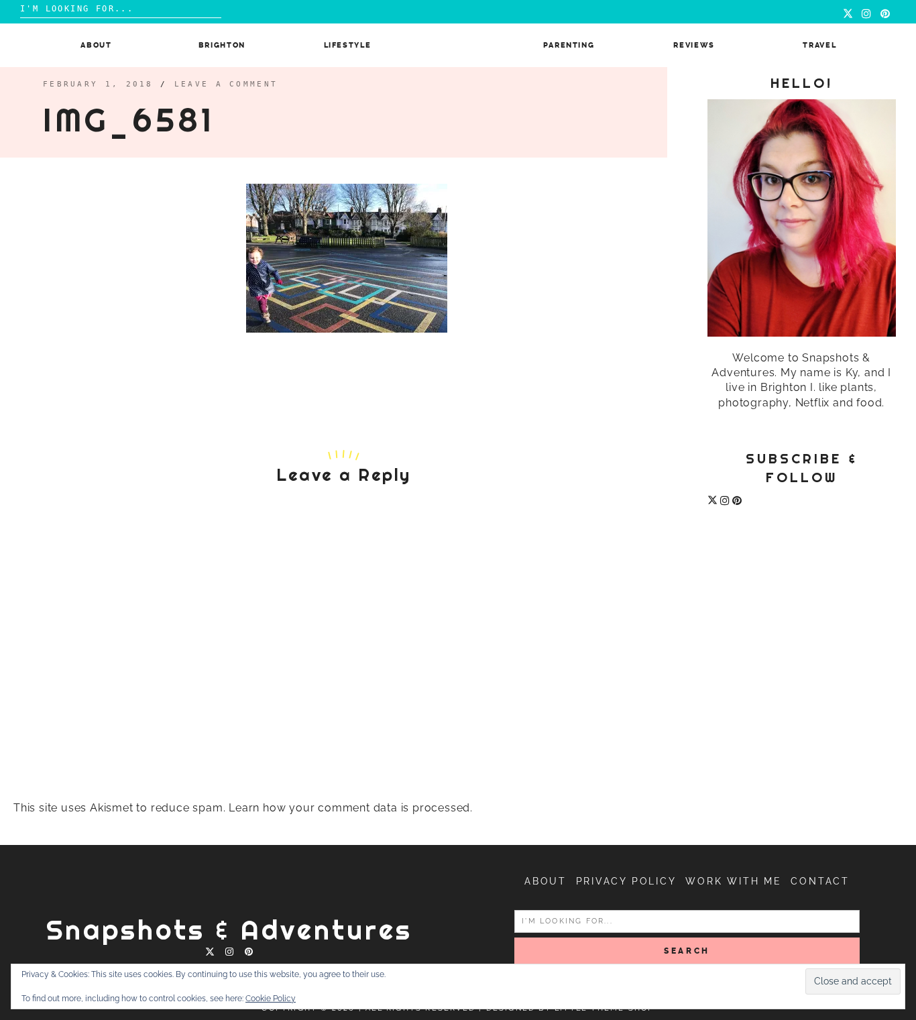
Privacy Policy (626, 881)
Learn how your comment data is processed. (351, 807)
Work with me (733, 881)
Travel (819, 45)
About (95, 45)
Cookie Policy (270, 998)
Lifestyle (347, 45)
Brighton (221, 45)
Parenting (569, 45)
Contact (820, 881)
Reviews (694, 45)
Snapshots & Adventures (229, 930)
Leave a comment (226, 84)
